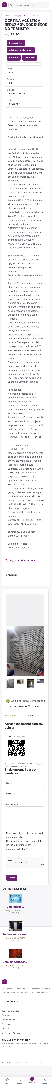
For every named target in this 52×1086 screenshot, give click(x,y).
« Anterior (11, 574)
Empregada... (15, 906)
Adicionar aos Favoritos (20, 50)
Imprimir (13, 57)
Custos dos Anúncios (11, 1033)
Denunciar (30, 57)
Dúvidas (5, 1028)
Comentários (12, 804)
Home (7, 16)
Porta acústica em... (15, 934)
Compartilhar (15, 42)
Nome (9, 783)
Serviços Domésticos (32, 16)
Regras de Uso (8, 1020)
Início (4, 1006)
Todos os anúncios (10, 1011)
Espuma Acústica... (15, 962)
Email (8, 794)
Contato (5, 1015)
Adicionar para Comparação (27, 700)
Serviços (17, 16)
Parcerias (6, 1024)
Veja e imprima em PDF (22, 560)
